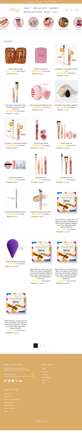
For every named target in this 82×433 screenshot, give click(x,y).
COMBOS (53, 8)
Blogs (6, 411)
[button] (11, 71)
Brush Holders (33, 12)
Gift (55, 12)
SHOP (27, 8)
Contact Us (7, 394)
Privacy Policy (8, 397)
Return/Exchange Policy (11, 400)
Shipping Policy (9, 402)
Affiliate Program (9, 408)
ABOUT (48, 12)
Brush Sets (40, 8)
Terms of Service (9, 405)
